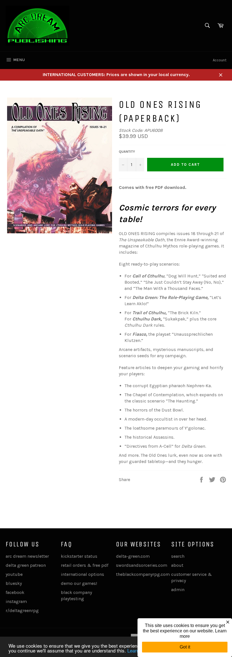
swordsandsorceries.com (141, 565)
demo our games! (79, 583)
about (177, 565)
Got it (185, 647)
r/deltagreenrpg (22, 610)
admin (177, 589)
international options (82, 574)
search (177, 556)
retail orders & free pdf (84, 565)
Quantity (127, 152)
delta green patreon (26, 565)
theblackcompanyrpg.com (143, 574)
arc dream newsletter (27, 556)
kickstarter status (79, 556)
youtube (14, 574)
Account (219, 60)
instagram (16, 601)
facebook (15, 592)
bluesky (14, 583)
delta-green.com (133, 556)
